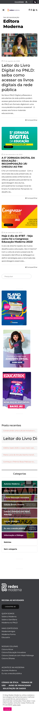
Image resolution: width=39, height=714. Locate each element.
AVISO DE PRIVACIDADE (20, 685)
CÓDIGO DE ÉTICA (10, 682)
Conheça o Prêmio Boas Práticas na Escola (20, 462)
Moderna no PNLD (10, 623)
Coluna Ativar (7, 649)
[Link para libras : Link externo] (35, 2)
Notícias (8, 53)
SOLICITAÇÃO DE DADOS (14, 688)
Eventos (8, 146)
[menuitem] (19, 2)
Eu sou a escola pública (12, 673)
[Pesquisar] (28, 276)
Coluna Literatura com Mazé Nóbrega (18, 655)
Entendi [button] (7, 709)
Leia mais (16, 705)
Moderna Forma (8, 634)
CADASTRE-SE (10, 606)
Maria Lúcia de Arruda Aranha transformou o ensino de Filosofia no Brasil (20, 455)
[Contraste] (31, 2)
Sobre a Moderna (9, 617)
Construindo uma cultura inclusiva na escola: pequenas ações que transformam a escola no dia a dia (20, 431)
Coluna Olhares (8, 658)
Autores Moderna (9, 670)
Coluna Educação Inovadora (14, 652)
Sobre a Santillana (9, 620)
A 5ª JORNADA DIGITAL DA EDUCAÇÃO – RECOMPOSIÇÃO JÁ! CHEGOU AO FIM (18, 162)
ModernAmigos (8, 631)
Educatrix (6, 637)
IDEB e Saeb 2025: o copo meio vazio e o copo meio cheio (20, 448)
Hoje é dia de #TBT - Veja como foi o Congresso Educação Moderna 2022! (18, 238)
